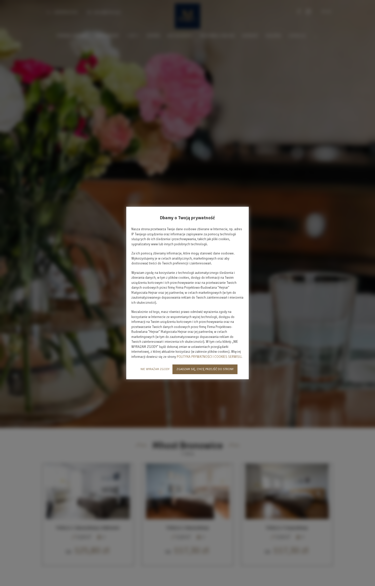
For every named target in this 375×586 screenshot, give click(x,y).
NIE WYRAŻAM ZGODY (155, 369)
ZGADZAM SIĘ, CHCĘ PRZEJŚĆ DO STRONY (205, 369)
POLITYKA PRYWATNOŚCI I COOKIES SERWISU (209, 357)
